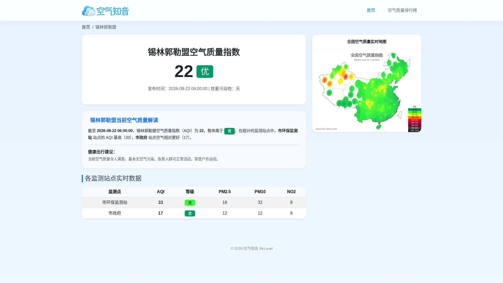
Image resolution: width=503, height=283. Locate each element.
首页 (371, 10)
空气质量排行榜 (402, 10)
